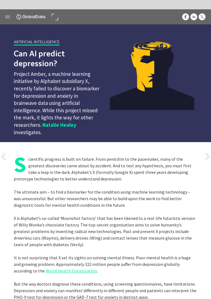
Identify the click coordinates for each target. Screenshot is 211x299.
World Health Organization (71, 271)
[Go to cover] (31, 16)
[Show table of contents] (7, 16)
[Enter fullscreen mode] (54, 16)
